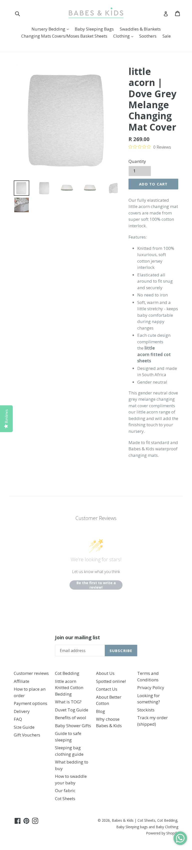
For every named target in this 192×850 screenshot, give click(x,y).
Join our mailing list (77, 638)
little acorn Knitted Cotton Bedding (69, 687)
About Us (105, 673)
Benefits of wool (70, 717)
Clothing (124, 36)
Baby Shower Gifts (73, 725)
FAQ (18, 719)
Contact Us (106, 689)
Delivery (22, 711)
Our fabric (65, 790)
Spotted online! (111, 681)
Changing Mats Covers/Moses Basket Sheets (64, 36)
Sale (166, 36)
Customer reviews (31, 673)
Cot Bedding (67, 673)
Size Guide (24, 727)
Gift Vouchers (27, 735)
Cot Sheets (65, 798)
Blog (100, 711)
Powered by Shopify (162, 833)
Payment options (30, 703)
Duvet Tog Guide (71, 710)
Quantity (137, 161)
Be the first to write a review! (96, 585)
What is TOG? (68, 702)
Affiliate (21, 681)
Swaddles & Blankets (140, 29)
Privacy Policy (150, 687)
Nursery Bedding (51, 29)
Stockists (145, 710)
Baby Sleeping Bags (94, 29)
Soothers (147, 36)
